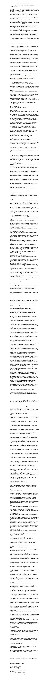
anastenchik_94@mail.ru (24, 674)
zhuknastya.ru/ (27, 19)
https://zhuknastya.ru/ (18, 79)
